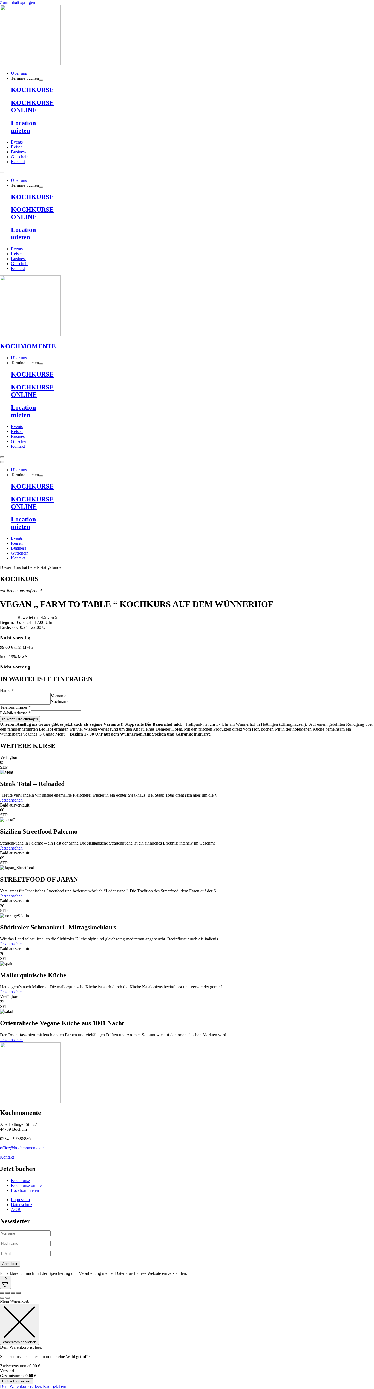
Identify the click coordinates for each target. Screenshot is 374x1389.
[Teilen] (13, 1293)
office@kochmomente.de (22, 1148)
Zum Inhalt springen (17, 2)
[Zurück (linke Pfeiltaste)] (2, 1298)
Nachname (60, 701)
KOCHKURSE (32, 89)
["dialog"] (187, 1344)
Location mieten (23, 126)
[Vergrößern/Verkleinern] (2, 1293)
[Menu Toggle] (2, 172)
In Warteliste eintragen (20, 719)
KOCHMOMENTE (28, 346)
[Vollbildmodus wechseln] (7, 1293)
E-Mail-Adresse (15, 713)
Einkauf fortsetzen (16, 1381)
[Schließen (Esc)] (18, 1293)
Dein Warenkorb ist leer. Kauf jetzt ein (33, 1386)
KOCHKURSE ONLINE (32, 106)
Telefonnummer (15, 707)
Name (7, 690)
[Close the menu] (2, 462)
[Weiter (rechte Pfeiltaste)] (7, 1298)
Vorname (58, 695)
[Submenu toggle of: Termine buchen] (41, 80)
